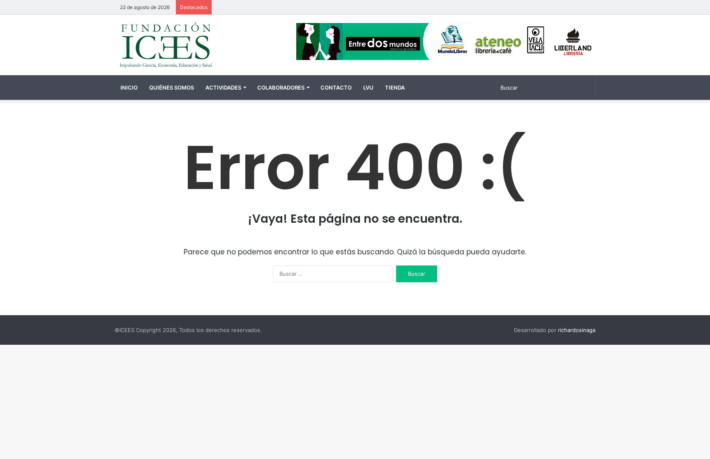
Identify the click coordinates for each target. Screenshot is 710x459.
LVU (368, 87)
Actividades (223, 87)
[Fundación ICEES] (191, 45)
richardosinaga (576, 330)
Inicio (129, 87)
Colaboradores (280, 87)
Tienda (395, 87)
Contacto (336, 87)
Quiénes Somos (171, 87)
